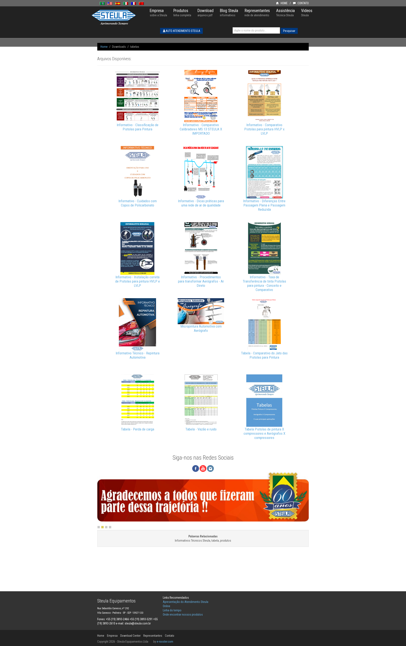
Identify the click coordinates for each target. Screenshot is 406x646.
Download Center (130, 635)
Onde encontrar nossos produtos (183, 614)
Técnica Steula (285, 12)
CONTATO (303, 3)
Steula (306, 12)
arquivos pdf (206, 12)
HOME (284, 3)
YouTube (203, 468)
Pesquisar (289, 31)
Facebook (195, 468)
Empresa (112, 635)
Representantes (152, 635)
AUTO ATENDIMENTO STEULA (183, 31)
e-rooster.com (165, 641)
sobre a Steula (158, 12)
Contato (169, 635)
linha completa (182, 12)
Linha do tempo (172, 610)
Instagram (210, 468)
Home (104, 46)
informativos (229, 12)
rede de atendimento (257, 12)
